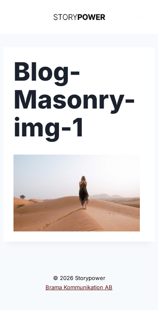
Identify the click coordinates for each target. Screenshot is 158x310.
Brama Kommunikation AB (79, 287)
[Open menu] (139, 17)
